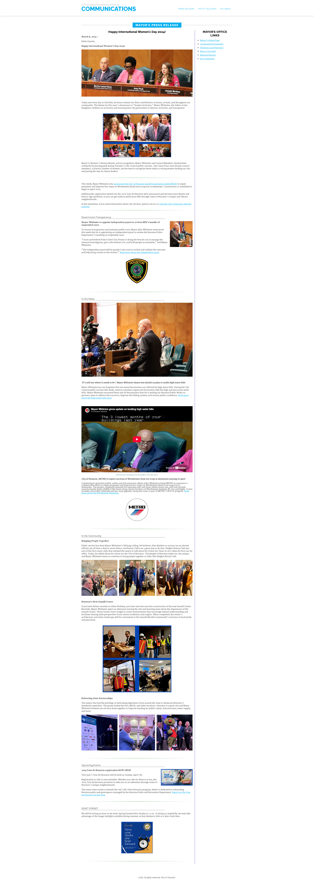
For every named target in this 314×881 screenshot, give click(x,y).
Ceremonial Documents (211, 44)
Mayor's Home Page (210, 40)
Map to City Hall (208, 51)
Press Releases (186, 9)
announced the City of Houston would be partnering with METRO (145, 184)
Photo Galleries (207, 9)
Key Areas (225, 9)
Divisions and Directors (211, 48)
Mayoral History (208, 55)
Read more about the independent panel (139, 252)
